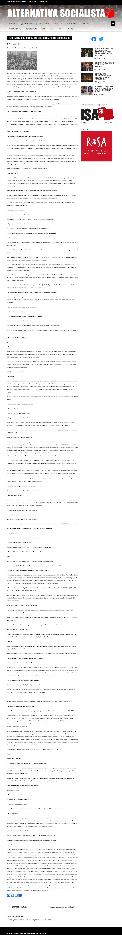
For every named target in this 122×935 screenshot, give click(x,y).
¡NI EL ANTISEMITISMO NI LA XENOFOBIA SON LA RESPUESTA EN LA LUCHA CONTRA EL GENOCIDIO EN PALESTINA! (103, 52)
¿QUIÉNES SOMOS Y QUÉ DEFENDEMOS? (35, 24)
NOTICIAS (12, 24)
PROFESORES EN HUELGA (17, 907)
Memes (71, 29)
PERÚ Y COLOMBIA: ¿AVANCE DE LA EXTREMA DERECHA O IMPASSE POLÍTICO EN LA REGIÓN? (103, 89)
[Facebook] (94, 39)
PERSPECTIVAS (31, 29)
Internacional (15, 29)
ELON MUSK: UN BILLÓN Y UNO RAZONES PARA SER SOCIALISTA (104, 64)
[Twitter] (101, 39)
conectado (26, 920)
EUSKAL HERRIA (85, 24)
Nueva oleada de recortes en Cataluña (62, 907)
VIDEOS (52, 29)
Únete (61, 29)
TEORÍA (43, 29)
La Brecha (58, 24)
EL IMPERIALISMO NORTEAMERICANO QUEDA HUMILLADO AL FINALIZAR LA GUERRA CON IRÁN (37, 2)
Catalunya (70, 24)
